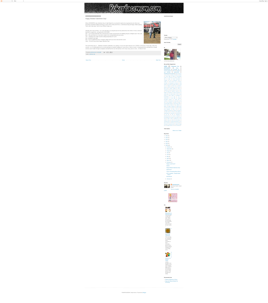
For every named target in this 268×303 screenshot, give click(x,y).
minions (175, 110)
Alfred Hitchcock (178, 73)
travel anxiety (178, 122)
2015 (167, 135)
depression (171, 100)
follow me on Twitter (177, 130)
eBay (179, 102)
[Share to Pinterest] (112, 52)
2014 (167, 137)
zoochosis (178, 125)
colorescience (166, 98)
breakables (178, 95)
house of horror (168, 107)
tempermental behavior (175, 121)
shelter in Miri (169, 118)
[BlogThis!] (108, 52)
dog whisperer (169, 102)
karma (177, 107)
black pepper (171, 95)
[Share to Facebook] (110, 52)
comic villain (173, 98)
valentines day (92, 54)
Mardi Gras (174, 85)
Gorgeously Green (176, 80)
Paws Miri (166, 88)
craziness (165, 100)
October (169, 146)
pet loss (167, 114)
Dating (174, 76)
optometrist (176, 72)
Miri (168, 87)
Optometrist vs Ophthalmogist (168, 213)
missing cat (179, 110)
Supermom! (169, 169)
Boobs (180, 74)
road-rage (176, 117)
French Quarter (167, 70)
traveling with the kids (169, 73)
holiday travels (178, 106)
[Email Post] (104, 52)
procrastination (166, 117)
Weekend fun (175, 66)
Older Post (158, 60)
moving (172, 111)
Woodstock (170, 92)
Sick (174, 70)
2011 (167, 141)
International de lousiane (173, 83)
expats (178, 70)
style (165, 66)
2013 (167, 139)
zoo (174, 125)
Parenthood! (169, 176)
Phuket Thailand (173, 88)
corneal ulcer (177, 99)
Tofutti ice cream (175, 91)
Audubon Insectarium (174, 74)
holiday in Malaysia (171, 106)
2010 (167, 143)
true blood (165, 124)
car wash (173, 96)
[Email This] (106, 52)
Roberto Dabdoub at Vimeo (171, 279)
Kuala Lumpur (175, 84)
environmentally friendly (168, 103)
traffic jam (172, 122)
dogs (177, 68)
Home (123, 60)
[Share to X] (109, 52)
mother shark (167, 111)
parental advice (178, 113)
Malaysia (169, 85)
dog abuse (176, 100)
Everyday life (176, 69)
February (169, 162)
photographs (167, 68)
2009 (167, 145)
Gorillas (165, 81)
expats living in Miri (177, 103)
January (169, 178)
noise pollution (177, 111)
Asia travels (167, 74)
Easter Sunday (177, 77)
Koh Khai (170, 84)
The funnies (167, 91)
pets (172, 114)
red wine (171, 117)
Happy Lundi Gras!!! (170, 163)
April (168, 158)
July (168, 152)
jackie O (173, 107)
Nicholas (172, 87)
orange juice (172, 113)
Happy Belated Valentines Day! (173, 167)
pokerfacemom (175, 184)
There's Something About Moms (173, 171)
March (168, 160)
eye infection (167, 72)
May (168, 156)
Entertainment (167, 69)
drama (175, 102)
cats (179, 96)
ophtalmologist (166, 113)
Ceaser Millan (168, 76)
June (168, 154)
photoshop (178, 114)
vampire (176, 124)
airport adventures (177, 92)
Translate (174, 39)
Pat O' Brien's (177, 87)
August (168, 150)
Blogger (144, 292)
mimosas (170, 110)
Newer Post (88, 60)
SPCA (179, 88)
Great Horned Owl (172, 81)
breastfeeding (166, 96)
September (169, 148)
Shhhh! (168, 165)
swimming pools (166, 121)
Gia (170, 80)
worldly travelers (169, 125)
